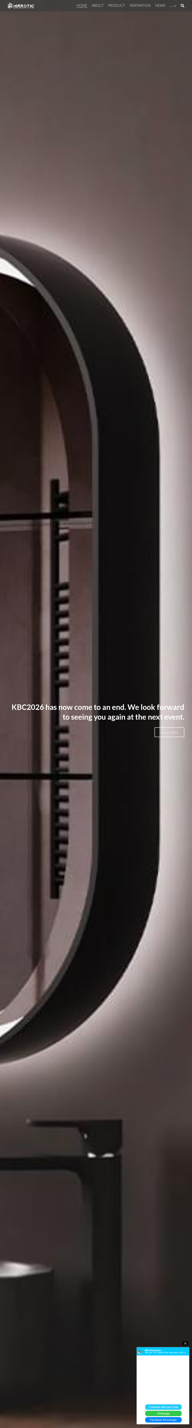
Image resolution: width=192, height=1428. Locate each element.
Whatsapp (163, 1413)
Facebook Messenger (163, 1419)
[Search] (182, 6)
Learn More (169, 732)
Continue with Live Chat (163, 1407)
